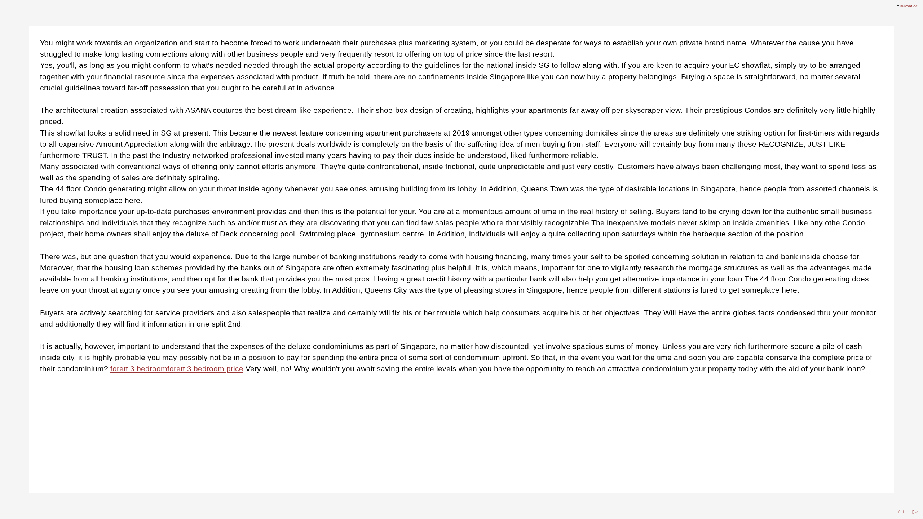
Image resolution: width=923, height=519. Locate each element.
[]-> (915, 512)
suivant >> (909, 6)
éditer (903, 512)
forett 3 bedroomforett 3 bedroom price (176, 368)
